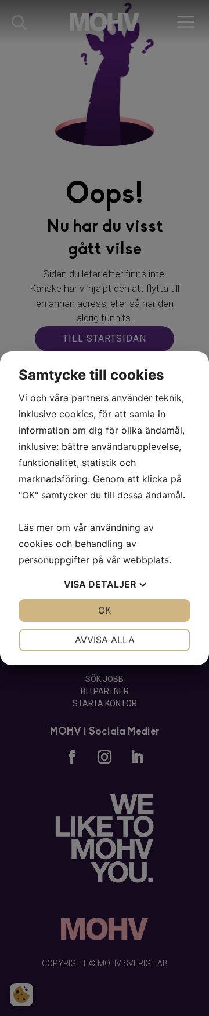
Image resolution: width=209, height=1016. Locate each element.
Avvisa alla (105, 639)
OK (104, 610)
